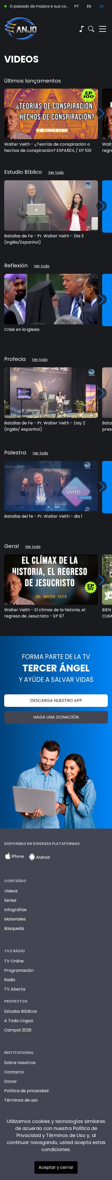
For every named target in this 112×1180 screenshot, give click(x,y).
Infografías (15, 910)
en (89, 6)
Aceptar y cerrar (56, 1167)
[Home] (30, 29)
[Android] (39, 857)
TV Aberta (14, 989)
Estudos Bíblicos (20, 1011)
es (102, 6)
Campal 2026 (18, 1030)
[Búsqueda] (91, 29)
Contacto (14, 1072)
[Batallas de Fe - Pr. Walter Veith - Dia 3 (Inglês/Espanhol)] (51, 205)
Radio (9, 980)
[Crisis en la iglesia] (51, 299)
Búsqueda (14, 928)
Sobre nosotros (20, 1063)
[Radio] (81, 29)
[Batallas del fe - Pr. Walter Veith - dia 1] (51, 486)
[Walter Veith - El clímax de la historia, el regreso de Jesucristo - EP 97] (51, 579)
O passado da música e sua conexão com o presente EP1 (40, 6)
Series (10, 900)
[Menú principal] (102, 29)
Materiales (15, 919)
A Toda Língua (18, 1021)
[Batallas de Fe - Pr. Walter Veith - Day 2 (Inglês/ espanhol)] (51, 392)
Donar (10, 1081)
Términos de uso (21, 1100)
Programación (19, 970)
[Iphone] (14, 857)
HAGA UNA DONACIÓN (56, 717)
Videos (11, 891)
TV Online (14, 961)
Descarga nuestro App (56, 700)
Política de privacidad (26, 1091)
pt (76, 6)
